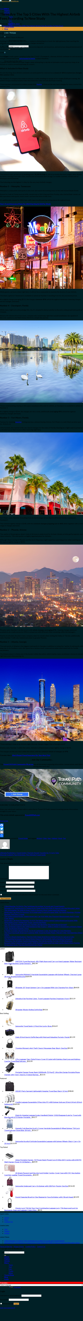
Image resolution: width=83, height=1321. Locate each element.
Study (60, 838)
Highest (54, 838)
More (6, 1263)
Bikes (11, 1273)
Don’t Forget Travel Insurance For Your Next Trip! (31, 755)
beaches (18, 422)
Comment (4, 879)
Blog (6, 29)
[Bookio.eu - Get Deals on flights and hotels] (9, 1)
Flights (7, 11)
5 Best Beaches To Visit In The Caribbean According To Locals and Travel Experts (34, 906)
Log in (16, 1304)
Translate (17, 1287)
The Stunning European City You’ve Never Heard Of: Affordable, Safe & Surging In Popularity (38, 939)
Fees (49, 838)
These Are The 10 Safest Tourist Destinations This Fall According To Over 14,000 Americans (38, 941)
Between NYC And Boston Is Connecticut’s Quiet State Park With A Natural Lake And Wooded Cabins (42, 908)
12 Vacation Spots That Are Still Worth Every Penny (23, 945)
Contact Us (8, 1222)
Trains (11, 1271)
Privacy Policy (19, 1246)
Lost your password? (7, 1308)
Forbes (39, 84)
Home (6, 1218)
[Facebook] (41, 825)
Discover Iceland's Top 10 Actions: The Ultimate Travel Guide (23, 855)
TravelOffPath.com (32, 815)
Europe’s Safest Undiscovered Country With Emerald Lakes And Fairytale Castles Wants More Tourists (42, 943)
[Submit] (5, 1255)
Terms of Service (6, 1246)
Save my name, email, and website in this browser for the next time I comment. (30, 895)
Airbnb (39, 838)
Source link (4, 821)
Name (3, 882)
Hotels (6, 1233)
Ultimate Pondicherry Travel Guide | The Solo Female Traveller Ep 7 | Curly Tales (29, 853)
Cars (10, 21)
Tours (11, 1265)
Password (4, 1300)
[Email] (41, 832)
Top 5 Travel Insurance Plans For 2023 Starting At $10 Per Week (25, 204)
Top (64, 838)
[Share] (41, 835)
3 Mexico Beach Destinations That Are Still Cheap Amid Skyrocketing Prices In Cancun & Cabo (39, 937)
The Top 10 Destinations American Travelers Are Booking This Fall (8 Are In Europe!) (35, 924)
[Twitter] (41, 828)
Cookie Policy (30, 1246)
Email (2, 886)
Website (3, 891)
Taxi (5, 1229)
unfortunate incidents (27, 58)
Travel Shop (9, 27)
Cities (45, 838)
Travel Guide (3, 8)
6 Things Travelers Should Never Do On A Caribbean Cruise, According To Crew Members (37, 931)
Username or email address (10, 1295)
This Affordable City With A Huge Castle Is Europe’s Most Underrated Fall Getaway (35, 910)
